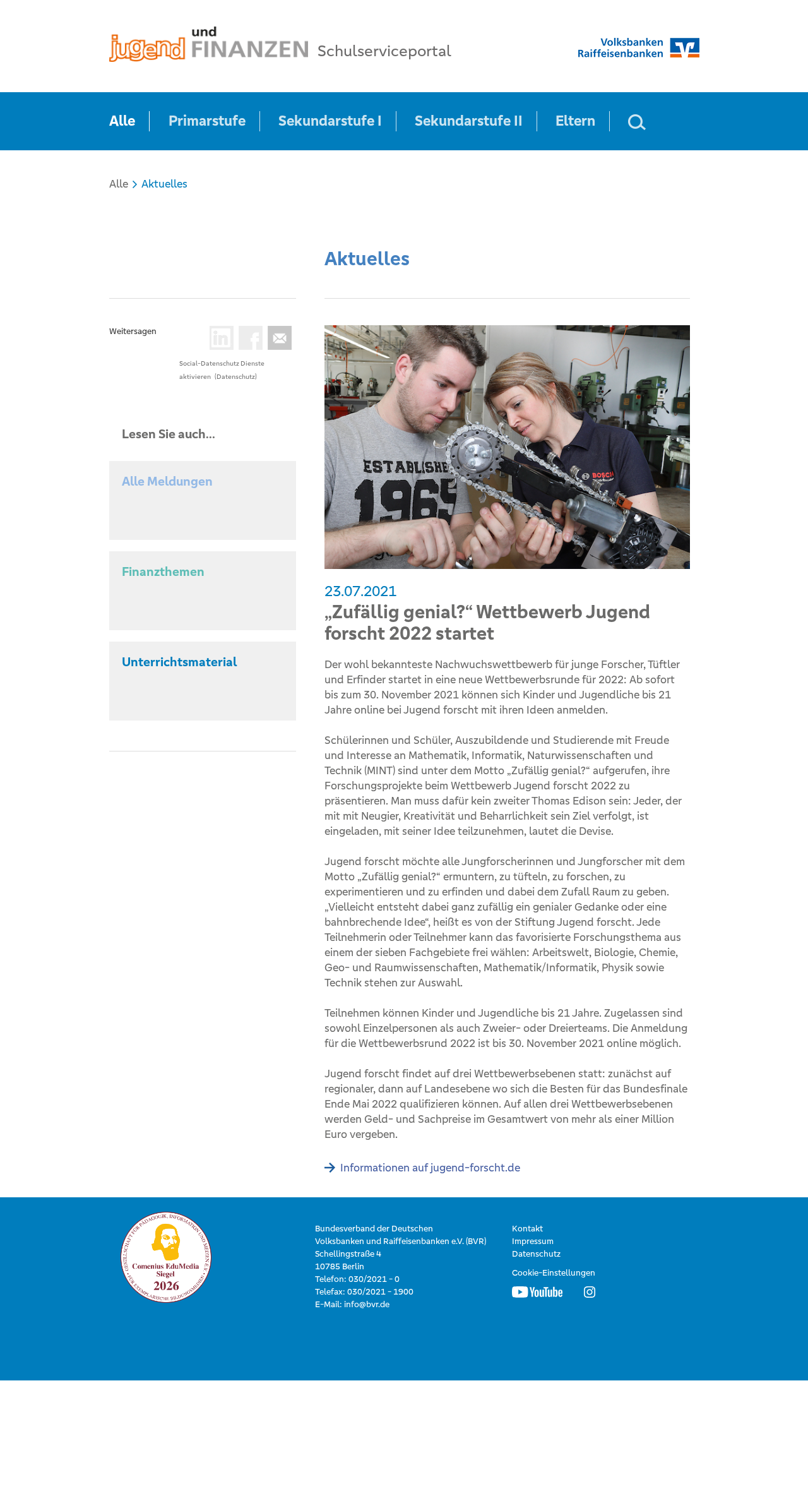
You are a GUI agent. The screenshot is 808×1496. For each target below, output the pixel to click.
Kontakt (527, 1228)
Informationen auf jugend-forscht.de (430, 1168)
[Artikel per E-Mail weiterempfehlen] (277, 338)
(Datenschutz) (236, 377)
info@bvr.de (366, 1304)
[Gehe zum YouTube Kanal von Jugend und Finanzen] (537, 1292)
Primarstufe (207, 121)
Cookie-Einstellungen (553, 1272)
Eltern (575, 121)
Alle (122, 121)
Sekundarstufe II (469, 121)
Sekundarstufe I (330, 121)
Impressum (533, 1241)
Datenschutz (536, 1253)
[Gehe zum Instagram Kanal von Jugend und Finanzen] (589, 1292)
